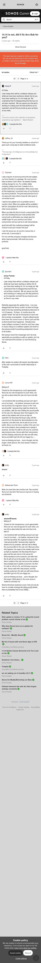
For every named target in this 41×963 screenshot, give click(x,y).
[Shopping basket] (37, 5)
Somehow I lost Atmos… (11, 660)
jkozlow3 (8, 271)
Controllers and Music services (13, 647)
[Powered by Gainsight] (20, 702)
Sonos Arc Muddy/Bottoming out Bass (17, 680)
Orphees (8, 172)
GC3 (6, 358)
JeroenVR (8, 383)
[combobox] (20, 19)
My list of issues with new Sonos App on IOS (19, 642)
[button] (2, 14)
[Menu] (3, 4)
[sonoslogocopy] (20, 4)
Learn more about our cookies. (25, 948)
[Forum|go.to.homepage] (16, 13)
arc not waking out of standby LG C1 (16, 673)
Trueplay (5, 666)
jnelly (7, 465)
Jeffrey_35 (9, 138)
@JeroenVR (27, 587)
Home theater (8, 26)
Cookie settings (23, 707)
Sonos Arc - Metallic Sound (12, 635)
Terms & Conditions (9, 707)
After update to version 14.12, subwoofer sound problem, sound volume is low (20, 618)
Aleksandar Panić (11, 485)
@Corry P (5, 387)
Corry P (8, 86)
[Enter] (3, 19)
